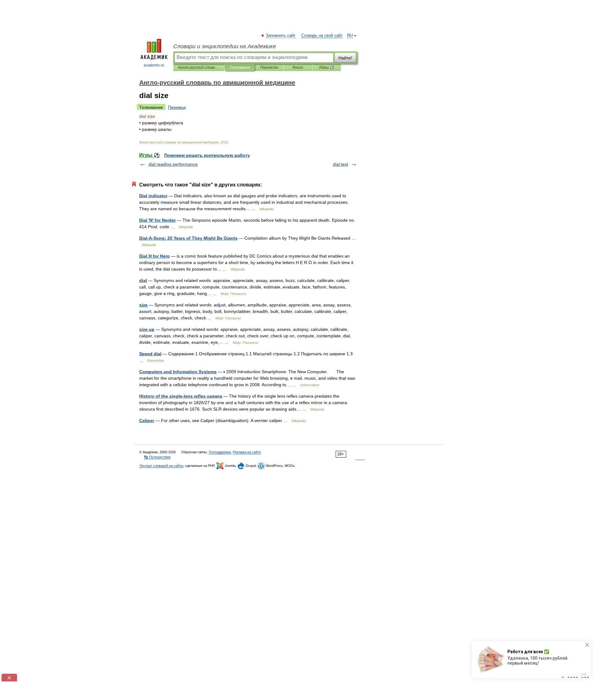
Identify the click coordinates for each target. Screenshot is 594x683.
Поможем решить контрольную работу (207, 155)
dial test (340, 164)
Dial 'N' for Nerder (157, 220)
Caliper (146, 420)
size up (146, 329)
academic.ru (154, 65)
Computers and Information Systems (178, 371)
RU (350, 35)
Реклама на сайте (247, 452)
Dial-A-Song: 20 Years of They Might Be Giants (188, 238)
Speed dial (150, 353)
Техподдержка (220, 452)
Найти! (345, 57)
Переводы (269, 67)
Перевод (177, 107)
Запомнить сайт (280, 35)
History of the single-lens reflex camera (180, 396)
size (143, 304)
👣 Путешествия (157, 457)
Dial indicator (153, 195)
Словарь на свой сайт (321, 35)
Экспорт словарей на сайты (161, 465)
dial (143, 280)
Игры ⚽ (326, 67)
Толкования (239, 67)
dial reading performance (173, 164)
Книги (298, 67)
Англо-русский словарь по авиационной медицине (199, 67)
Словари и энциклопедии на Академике (224, 46)
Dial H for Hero (154, 256)
